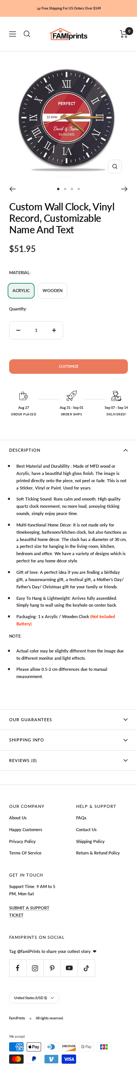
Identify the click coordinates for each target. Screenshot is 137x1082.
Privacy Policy (22, 841)
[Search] (27, 34)
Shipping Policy (90, 841)
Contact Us (86, 829)
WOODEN (52, 290)
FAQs (81, 817)
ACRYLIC (21, 290)
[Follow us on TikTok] (86, 968)
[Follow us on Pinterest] (52, 968)
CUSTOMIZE (68, 366)
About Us (18, 817)
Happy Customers (25, 829)
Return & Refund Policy (98, 852)
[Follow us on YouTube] (69, 968)
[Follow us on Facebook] (17, 968)
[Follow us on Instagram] (34, 968)
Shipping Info (26, 739)
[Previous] (12, 189)
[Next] (124, 189)
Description (24, 449)
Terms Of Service (25, 852)
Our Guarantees (30, 719)
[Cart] (124, 34)
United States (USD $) (30, 998)
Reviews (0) (23, 760)
